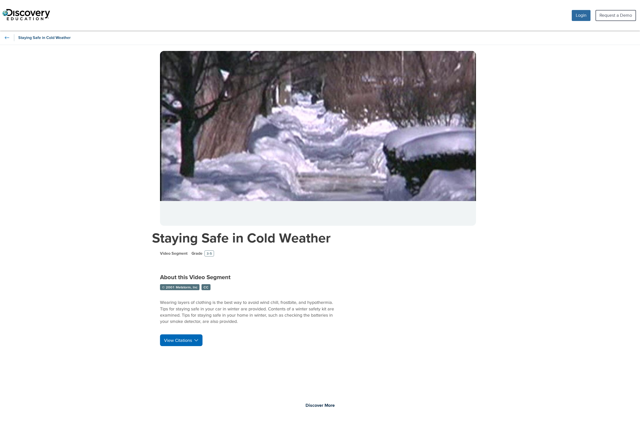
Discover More (320, 405)
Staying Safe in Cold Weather (241, 237)
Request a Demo (616, 15)
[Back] (7, 38)
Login (581, 15)
